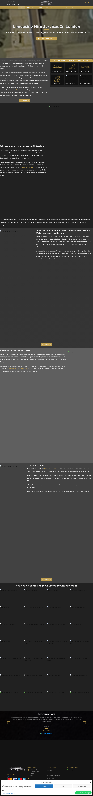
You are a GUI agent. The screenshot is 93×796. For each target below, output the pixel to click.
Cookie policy (5, 793)
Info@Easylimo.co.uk (12, 4)
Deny (63, 786)
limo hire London (18, 90)
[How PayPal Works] (16, 778)
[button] (90, 782)
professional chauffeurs (27, 167)
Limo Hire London (50, 469)
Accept (44, 786)
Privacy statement (11, 793)
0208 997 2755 (10, 1)
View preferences (82, 786)
